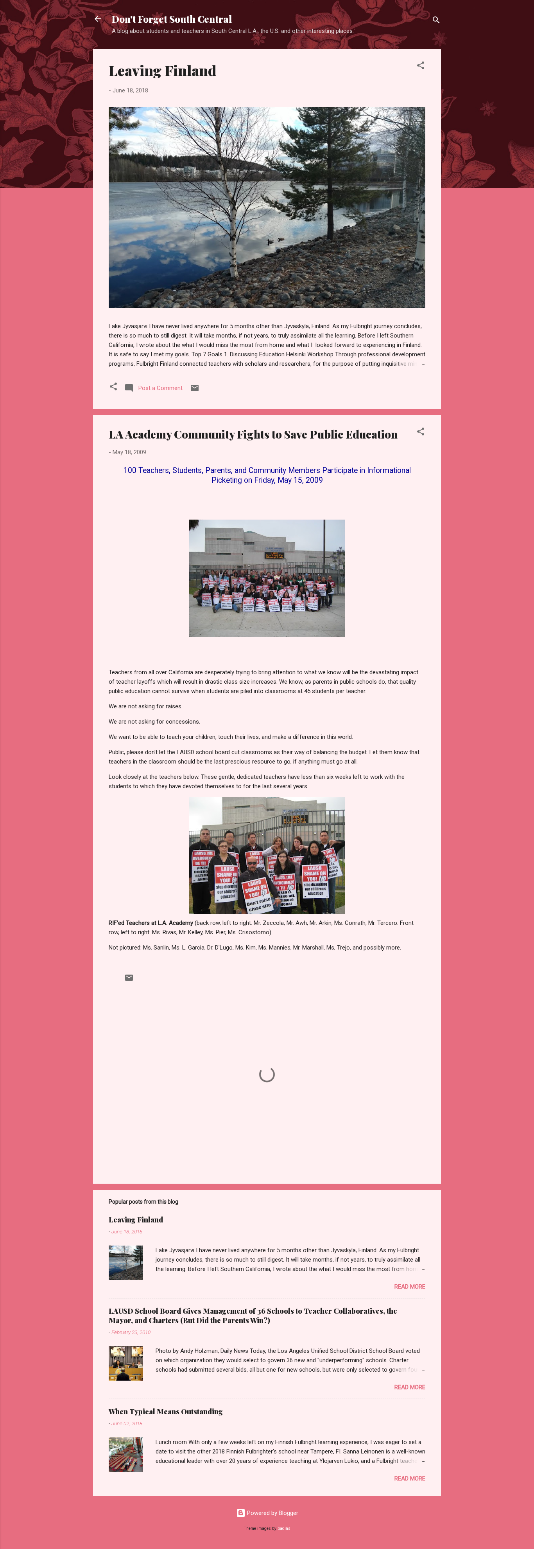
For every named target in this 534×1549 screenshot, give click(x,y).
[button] (420, 67)
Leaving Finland (163, 70)
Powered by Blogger (271, 1513)
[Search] (436, 21)
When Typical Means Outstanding (166, 1411)
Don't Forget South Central (172, 19)
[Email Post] (194, 390)
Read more (409, 1286)
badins (284, 1528)
